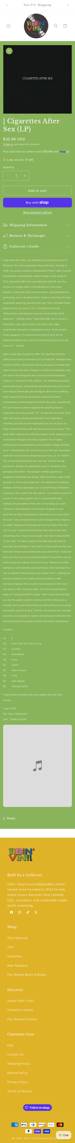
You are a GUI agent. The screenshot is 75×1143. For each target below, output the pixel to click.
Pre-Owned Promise (22, 1019)
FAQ (10, 1045)
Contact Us (15, 1054)
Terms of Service (19, 1091)
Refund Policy (17, 1073)
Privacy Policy (17, 1082)
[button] (8, 26)
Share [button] (11, 818)
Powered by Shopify (50, 1138)
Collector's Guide (20, 1010)
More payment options (37, 212)
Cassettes (14, 956)
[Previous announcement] (7, 5)
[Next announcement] (68, 5)
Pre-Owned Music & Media (26, 974)
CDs (10, 947)
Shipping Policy (18, 1063)
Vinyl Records (17, 938)
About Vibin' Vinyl (20, 1001)
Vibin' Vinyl (30, 1138)
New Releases (17, 965)
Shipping (8, 144)
